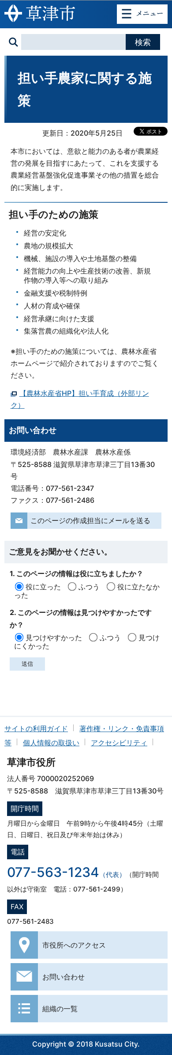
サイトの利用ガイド (36, 728)
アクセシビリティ (119, 742)
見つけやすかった (54, 637)
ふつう (89, 586)
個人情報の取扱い (51, 742)
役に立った (43, 586)
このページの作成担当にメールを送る (90, 520)
